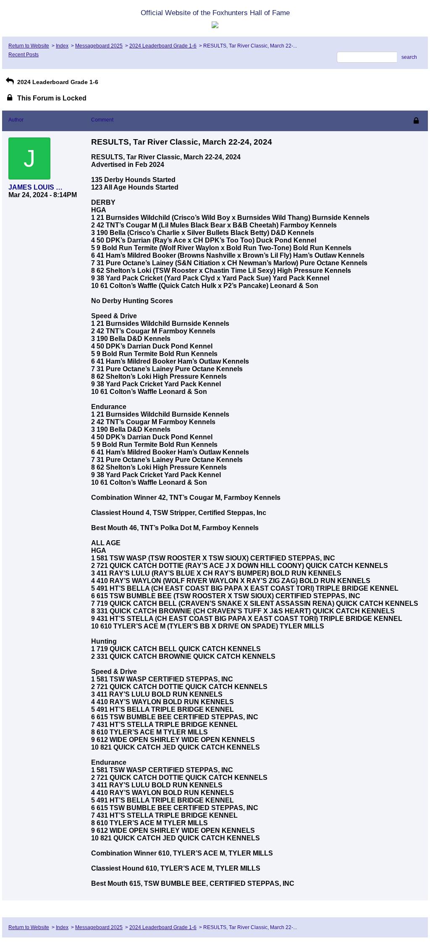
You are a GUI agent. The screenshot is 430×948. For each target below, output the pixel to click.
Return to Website (28, 46)
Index (62, 46)
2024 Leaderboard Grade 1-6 (163, 46)
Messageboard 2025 (99, 46)
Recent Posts (23, 55)
